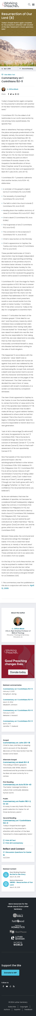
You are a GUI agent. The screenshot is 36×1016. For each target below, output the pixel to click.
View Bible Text (9, 75)
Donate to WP (10, 972)
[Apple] (10, 986)
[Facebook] (3, 986)
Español (17, 1009)
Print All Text (10, 840)
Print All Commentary (14, 843)
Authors (7, 1009)
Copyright (24, 1007)
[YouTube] (7, 986)
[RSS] (14, 986)
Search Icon (29, 4)
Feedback (28, 1009)
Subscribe (12, 1007)
